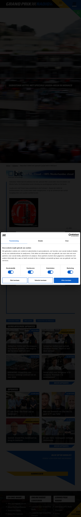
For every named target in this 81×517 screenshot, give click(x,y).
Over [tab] (67, 241)
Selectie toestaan (40, 280)
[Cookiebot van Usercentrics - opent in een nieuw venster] (70, 235)
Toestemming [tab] (14, 241)
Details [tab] (40, 241)
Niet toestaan (14, 280)
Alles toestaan (66, 280)
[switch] (30, 272)
